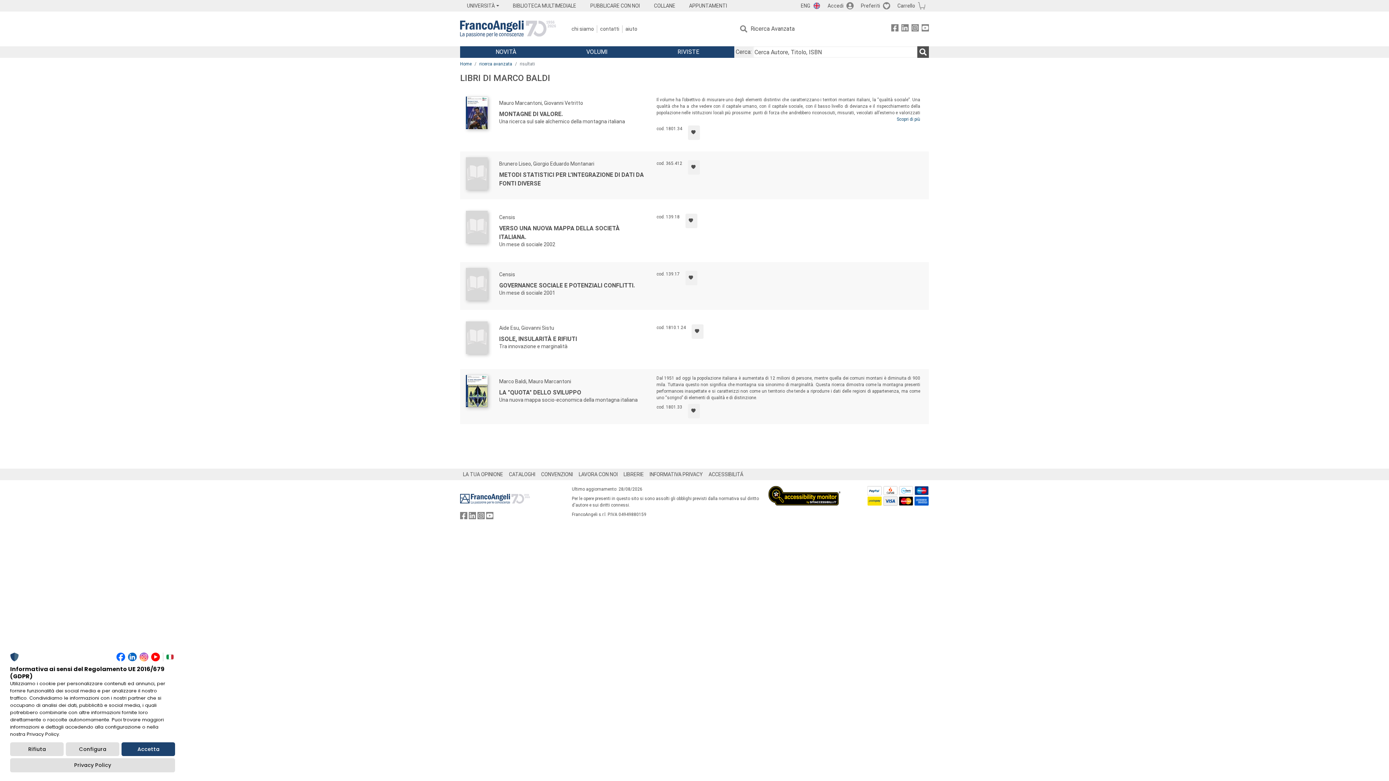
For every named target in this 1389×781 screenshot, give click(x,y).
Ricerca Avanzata (773, 28)
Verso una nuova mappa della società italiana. (559, 232)
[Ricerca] (923, 52)
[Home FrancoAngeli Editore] (508, 29)
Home (466, 64)
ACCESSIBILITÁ (726, 474)
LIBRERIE (634, 474)
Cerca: (744, 51)
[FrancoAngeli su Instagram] (915, 29)
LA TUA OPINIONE (483, 474)
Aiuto (631, 29)
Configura (92, 749)
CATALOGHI (522, 474)
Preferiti (870, 6)
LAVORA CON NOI (598, 474)
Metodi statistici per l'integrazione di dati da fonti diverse (571, 179)
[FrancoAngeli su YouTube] (925, 29)
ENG (805, 6)
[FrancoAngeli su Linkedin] (905, 29)
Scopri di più (908, 119)
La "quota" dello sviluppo (540, 392)
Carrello (906, 6)
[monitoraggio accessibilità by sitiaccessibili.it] (804, 490)
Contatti (609, 29)
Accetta (148, 749)
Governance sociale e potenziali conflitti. (567, 285)
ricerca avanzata (495, 64)
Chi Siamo (583, 29)
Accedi (836, 6)
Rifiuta (37, 749)
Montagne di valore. (531, 114)
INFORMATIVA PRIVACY (676, 474)
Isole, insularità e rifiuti (538, 339)
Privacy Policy (92, 765)
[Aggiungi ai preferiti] (694, 132)
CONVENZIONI (557, 474)
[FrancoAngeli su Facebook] (895, 29)
